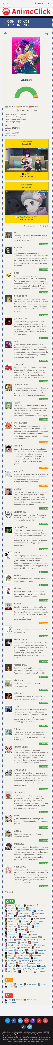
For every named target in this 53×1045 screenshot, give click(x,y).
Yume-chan (28, 945)
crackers (19, 1000)
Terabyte (20, 950)
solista (10, 955)
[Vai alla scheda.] (26, 56)
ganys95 (11, 908)
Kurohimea (31, 966)
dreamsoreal (13, 934)
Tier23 (20, 905)
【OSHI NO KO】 (25, 110)
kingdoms (12, 919)
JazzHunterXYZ (14, 1002)
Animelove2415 (26, 911)
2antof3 (24, 942)
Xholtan (19, 984)
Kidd (9, 1000)
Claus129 (39, 948)
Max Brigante (33, 929)
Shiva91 (44, 984)
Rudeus (17, 575)
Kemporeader (38, 921)
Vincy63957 (41, 971)
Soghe (10, 940)
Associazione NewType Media (11, 1034)
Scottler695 (35, 924)
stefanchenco (20, 296)
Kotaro (17, 815)
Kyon (10, 969)
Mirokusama (20, 770)
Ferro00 (11, 958)
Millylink (22, 908)
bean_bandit (32, 984)
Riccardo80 (19, 792)
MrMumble (31, 940)
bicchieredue (24, 919)
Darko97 (11, 913)
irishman (11, 963)
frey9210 (25, 961)
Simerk (10, 916)
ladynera (18, 693)
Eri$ (16, 341)
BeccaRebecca (14, 945)
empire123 (21, 916)
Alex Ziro (18, 446)
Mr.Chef (17, 489)
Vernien (38, 927)
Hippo (36, 958)
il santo (42, 940)
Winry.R (33, 932)
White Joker (38, 961)
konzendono (13, 921)
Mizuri (18, 969)
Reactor (22, 963)
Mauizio (11, 953)
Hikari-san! (41, 945)
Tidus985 (40, 911)
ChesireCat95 (22, 955)
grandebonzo (20, 318)
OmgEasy (22, 932)
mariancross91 (35, 963)
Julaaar (17, 603)
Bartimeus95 (20, 512)
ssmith (31, 950)
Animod (41, 953)
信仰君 (17, 402)
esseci (17, 706)
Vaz (15, 626)
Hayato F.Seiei (21, 527)
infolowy (18, 247)
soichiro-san (13, 971)
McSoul (21, 929)
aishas (10, 950)
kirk (15, 232)
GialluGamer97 (25, 913)
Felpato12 (19, 552)
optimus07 (19, 364)
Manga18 (18, 471)
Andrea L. (21, 987)
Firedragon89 (27, 971)
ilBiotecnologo (20, 639)
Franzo (11, 987)
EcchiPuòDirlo (25, 948)
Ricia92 (17, 588)
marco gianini (40, 913)
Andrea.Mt (42, 950)
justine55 (22, 924)
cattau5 (42, 905)
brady (10, 984)
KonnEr (43, 966)
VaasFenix (12, 911)
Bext (21, 966)
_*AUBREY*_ (13, 937)
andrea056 (19, 844)
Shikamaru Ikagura (29, 937)
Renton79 (31, 905)
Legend (11, 929)
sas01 (31, 953)
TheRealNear (20, 423)
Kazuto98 (11, 948)
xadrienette (12, 942)
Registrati (40, 3)
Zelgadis (18, 729)
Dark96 (35, 934)
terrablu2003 (20, 867)
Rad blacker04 (21, 384)
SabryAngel (37, 955)
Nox (43, 937)
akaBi (16, 273)
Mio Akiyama (13, 961)
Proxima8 (11, 966)
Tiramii (20, 940)
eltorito (25, 934)
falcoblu (17, 831)
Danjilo (10, 905)
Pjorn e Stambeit (33, 1000)
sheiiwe (11, 932)
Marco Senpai (24, 958)
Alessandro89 (20, 665)
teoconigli (35, 942)
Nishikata (18, 680)
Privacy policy (40, 1041)
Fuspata (32, 908)
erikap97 (21, 953)
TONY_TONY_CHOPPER (35, 969)
